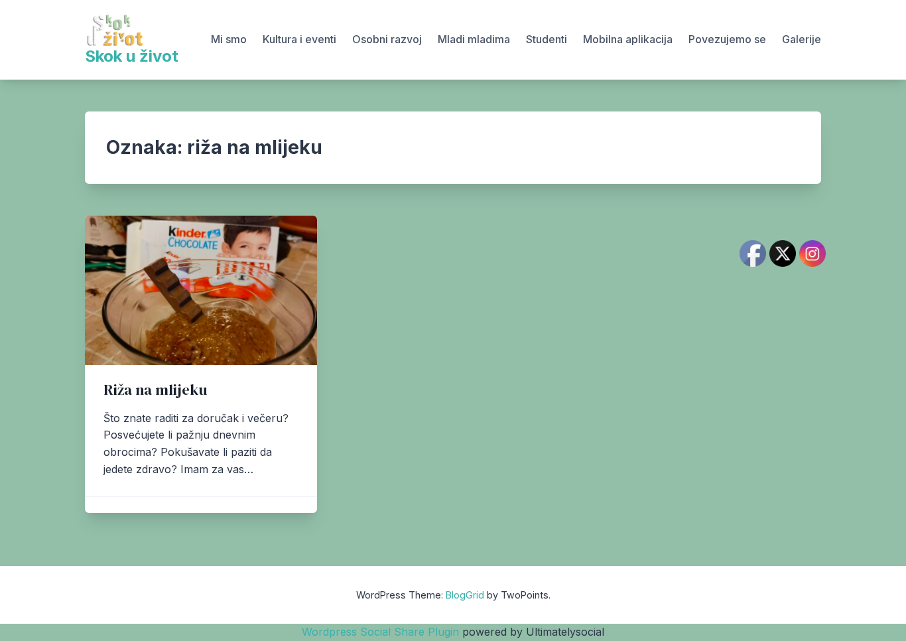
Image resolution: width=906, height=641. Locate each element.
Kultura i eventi (299, 39)
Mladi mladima (474, 39)
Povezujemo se (727, 39)
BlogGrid (465, 595)
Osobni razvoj (387, 39)
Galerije (801, 39)
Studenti (546, 39)
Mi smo (229, 39)
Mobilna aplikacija (628, 39)
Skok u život (131, 56)
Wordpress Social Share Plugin (382, 631)
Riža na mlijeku (155, 390)
